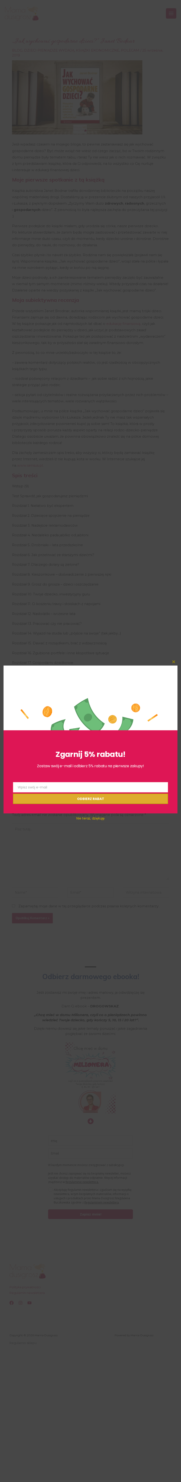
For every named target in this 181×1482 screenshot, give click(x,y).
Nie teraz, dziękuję (90, 818)
